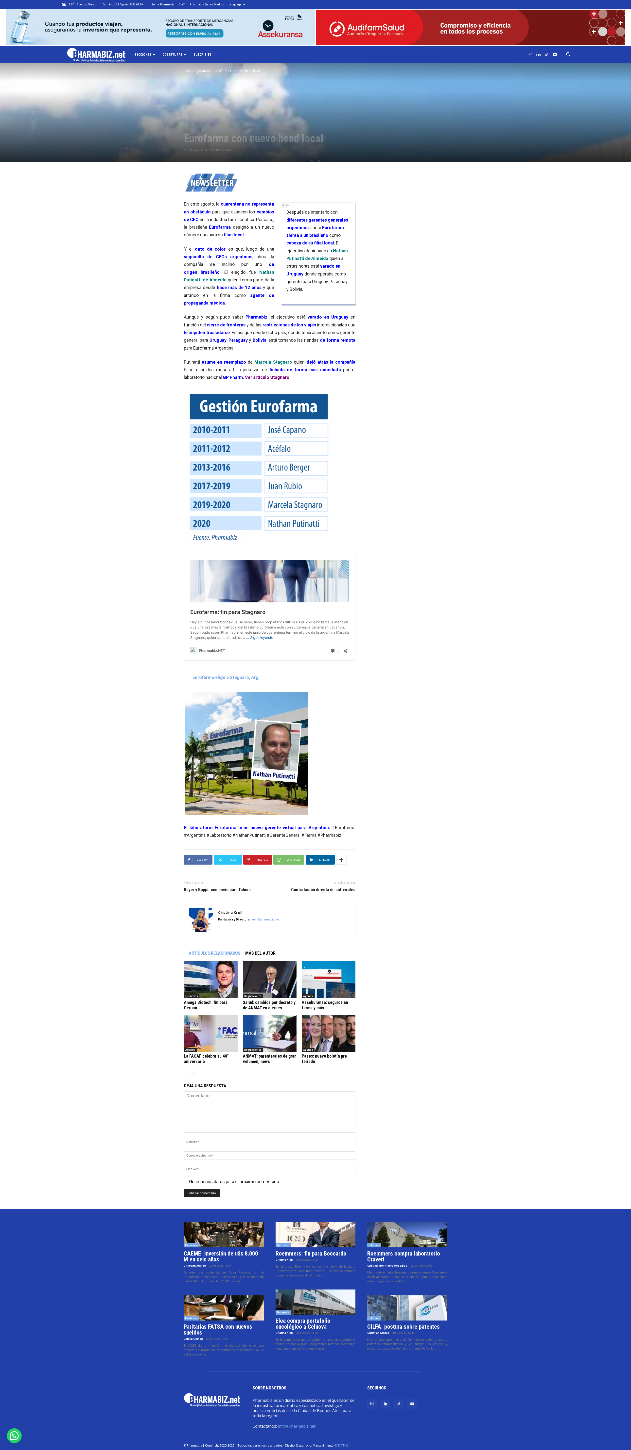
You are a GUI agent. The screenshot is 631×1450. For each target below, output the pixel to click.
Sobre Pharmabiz (162, 4)
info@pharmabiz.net (297, 1426)
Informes (374, 1245)
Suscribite (202, 55)
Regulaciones (253, 996)
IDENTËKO (341, 1445)
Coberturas (172, 55)
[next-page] (195, 1072)
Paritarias (191, 1318)
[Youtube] (555, 54)
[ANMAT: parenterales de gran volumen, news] (270, 1033)
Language (235, 4)
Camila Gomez (193, 1338)
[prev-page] (187, 1072)
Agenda (308, 996)
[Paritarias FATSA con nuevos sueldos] (224, 1308)
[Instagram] (530, 54)
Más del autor (260, 953)
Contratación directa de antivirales (323, 889)
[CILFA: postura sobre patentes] (407, 1308)
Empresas (191, 1245)
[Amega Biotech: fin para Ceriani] (211, 979)
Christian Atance (195, 1265)
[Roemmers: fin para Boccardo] (316, 1234)
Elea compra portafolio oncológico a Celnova (303, 1323)
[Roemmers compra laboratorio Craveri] (407, 1234)
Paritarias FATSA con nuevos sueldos (218, 1329)
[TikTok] (546, 54)
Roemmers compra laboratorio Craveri (403, 1256)
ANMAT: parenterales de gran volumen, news (270, 1058)
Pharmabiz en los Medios (207, 4)
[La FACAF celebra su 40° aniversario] (211, 1033)
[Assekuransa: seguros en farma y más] (328, 979)
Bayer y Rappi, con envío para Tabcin (217, 889)
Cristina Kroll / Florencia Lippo (387, 1265)
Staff (182, 4)
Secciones (143, 55)
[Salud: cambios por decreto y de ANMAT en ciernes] (270, 979)
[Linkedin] (538, 54)
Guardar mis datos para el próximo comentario (234, 1181)
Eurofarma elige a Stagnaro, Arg (226, 677)
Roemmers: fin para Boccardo (311, 1253)
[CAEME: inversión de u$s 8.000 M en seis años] (224, 1234)
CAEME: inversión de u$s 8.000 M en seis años (221, 1256)
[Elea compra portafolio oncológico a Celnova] (316, 1302)
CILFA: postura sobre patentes (403, 1326)
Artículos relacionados (214, 953)
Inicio (187, 71)
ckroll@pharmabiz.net (265, 919)
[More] (341, 860)
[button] (568, 55)
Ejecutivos (203, 71)
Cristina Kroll (198, 150)
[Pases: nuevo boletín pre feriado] (328, 1033)
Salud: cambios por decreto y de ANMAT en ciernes (269, 1005)
